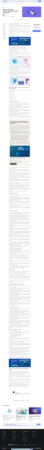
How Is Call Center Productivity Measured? (14, 35)
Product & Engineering (34, 435)
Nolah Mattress (23, 214)
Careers (33, 434)
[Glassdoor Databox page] (39, 448)
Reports (3, 436)
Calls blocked (11, 96)
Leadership (28, 400)
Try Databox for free (20, 386)
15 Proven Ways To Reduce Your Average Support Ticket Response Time (19, 191)
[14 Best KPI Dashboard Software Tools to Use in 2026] (9, 414)
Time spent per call (12, 93)
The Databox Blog (5, 3)
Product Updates (24, 439)
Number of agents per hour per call (13, 97)
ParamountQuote (24, 308)
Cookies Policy (26, 448)
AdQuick (14, 167)
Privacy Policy (21, 448)
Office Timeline (14, 220)
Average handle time (12, 92)
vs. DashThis (14, 440)
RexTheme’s (10, 197)
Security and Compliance (25, 441)
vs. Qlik (13, 439)
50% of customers (11, 23)
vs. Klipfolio (14, 436)
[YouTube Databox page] (34, 448)
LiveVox (13, 332)
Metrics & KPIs (4, 434)
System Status (24, 435)
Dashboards (4, 435)
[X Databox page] (38, 448)
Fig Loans (13, 273)
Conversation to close (12, 98)
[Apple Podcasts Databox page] (40, 448)
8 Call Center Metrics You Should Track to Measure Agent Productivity (17, 36)
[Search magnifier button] (40, 3)
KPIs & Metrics (6, 7)
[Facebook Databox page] (35, 448)
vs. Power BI (14, 434)
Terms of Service (36, 425)
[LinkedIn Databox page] (33, 448)
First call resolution (12, 94)
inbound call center (22, 49)
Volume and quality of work (13, 99)
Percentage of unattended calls (13, 95)
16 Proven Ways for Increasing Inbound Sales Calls (16, 282)
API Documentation (24, 434)
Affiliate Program (24, 440)
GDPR (23, 448)
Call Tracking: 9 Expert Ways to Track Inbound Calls (17, 327)
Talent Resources (34, 436)
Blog (3, 7)
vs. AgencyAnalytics (15, 435)
